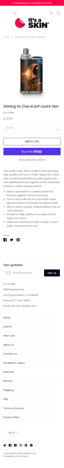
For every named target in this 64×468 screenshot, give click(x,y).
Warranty (9, 372)
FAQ (5, 399)
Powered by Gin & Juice (15, 456)
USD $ (11, 432)
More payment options (32, 159)
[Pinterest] (24, 445)
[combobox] (32, 129)
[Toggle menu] (14, 13)
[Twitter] (3, 445)
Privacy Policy (11, 417)
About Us (8, 345)
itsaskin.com (29, 453)
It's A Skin (8, 112)
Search (7, 326)
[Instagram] (19, 445)
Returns (7, 381)
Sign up (52, 273)
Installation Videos (14, 363)
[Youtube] (14, 445)
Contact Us (10, 353)
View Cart (9, 335)
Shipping (8, 390)
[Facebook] (8, 445)
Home (7, 317)
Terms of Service (13, 408)
